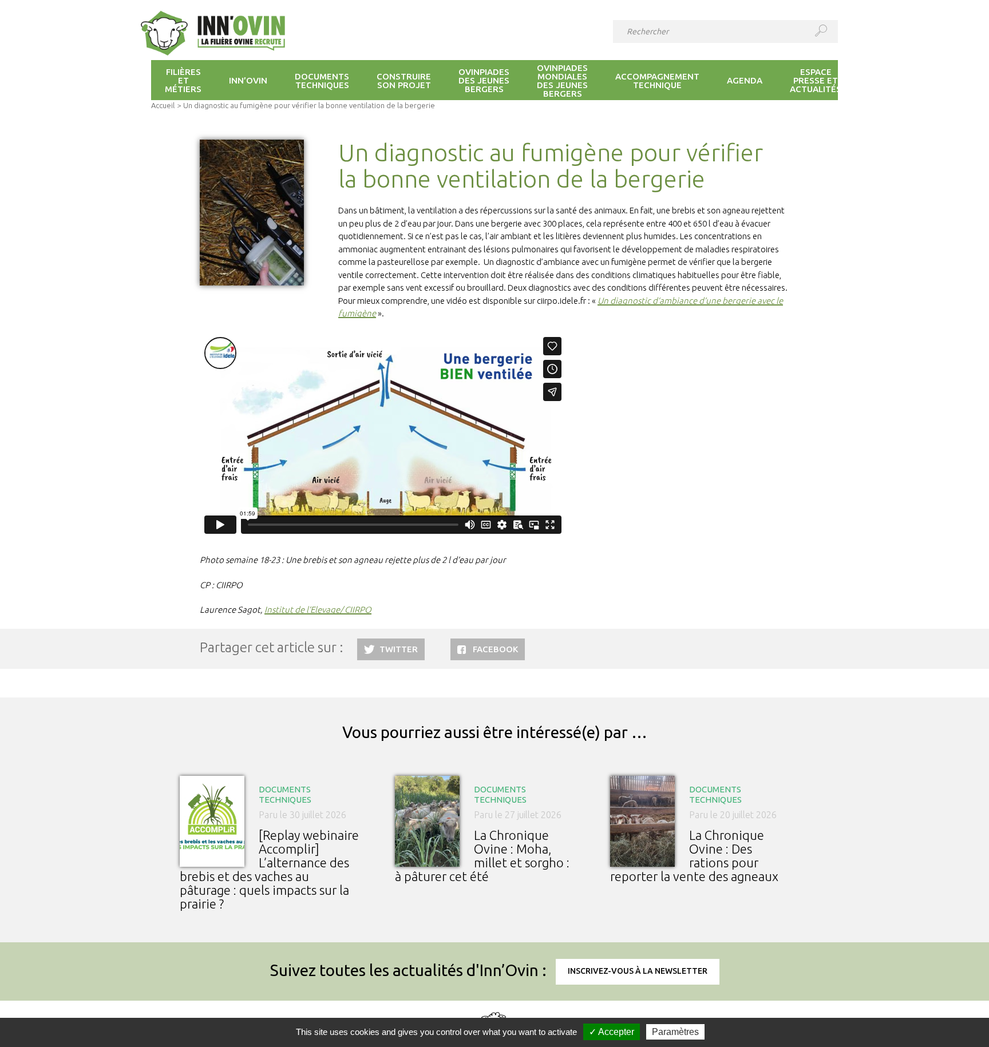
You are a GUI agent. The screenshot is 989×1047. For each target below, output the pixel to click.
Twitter (398, 649)
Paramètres (675, 1032)
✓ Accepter (611, 1032)
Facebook (495, 649)
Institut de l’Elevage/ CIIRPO (317, 609)
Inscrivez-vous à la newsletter (637, 970)
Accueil (163, 105)
